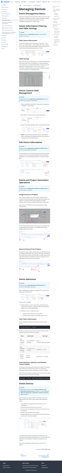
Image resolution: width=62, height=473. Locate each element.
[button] (9, 7)
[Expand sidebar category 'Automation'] (17, 36)
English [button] (24, 1)
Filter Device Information (56, 14)
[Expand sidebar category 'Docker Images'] (17, 44)
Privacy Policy (6, 465)
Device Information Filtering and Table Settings (56, 10)
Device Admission (56, 34)
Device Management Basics (56, 7)
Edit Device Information (55, 22)
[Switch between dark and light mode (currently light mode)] (49, 2)
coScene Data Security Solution (29, 467)
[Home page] (20, 5)
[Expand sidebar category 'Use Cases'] (17, 42)
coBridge (45, 315)
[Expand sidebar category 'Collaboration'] (17, 9)
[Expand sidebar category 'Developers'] (17, 40)
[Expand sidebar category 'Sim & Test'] (17, 38)
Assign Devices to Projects (56, 29)
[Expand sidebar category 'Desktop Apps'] (17, 46)
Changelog (17, 1)
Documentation (9, 1)
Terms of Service (6, 467)
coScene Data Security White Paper (30, 465)
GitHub (37, 1)
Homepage (31, 1)
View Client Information (56, 37)
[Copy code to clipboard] (49, 327)
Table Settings (56, 16)
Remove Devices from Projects (57, 32)
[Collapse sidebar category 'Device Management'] (17, 14)
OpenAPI (44, 1)
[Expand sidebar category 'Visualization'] (17, 12)
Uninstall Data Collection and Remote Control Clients (57, 41)
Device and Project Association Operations (56, 25)
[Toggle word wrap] (46, 378)
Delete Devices (55, 45)
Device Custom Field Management (56, 19)
